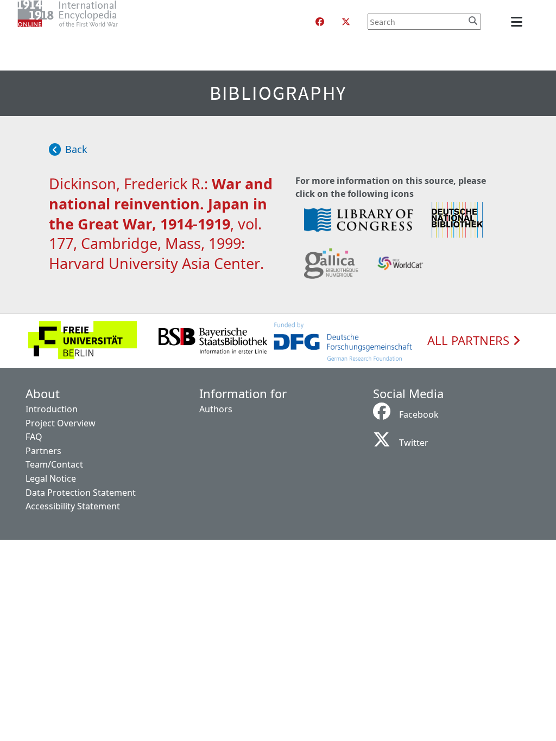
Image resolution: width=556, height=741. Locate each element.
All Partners (470, 341)
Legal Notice (51, 478)
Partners (43, 451)
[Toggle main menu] (518, 21)
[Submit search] (473, 20)
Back (76, 149)
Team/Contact (54, 464)
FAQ (34, 437)
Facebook (419, 414)
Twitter (413, 443)
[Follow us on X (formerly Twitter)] (346, 21)
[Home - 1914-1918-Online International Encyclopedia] (89, 21)
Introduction (52, 409)
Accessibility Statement (73, 506)
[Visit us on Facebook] (319, 21)
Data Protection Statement (81, 493)
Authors (215, 409)
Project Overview (61, 423)
